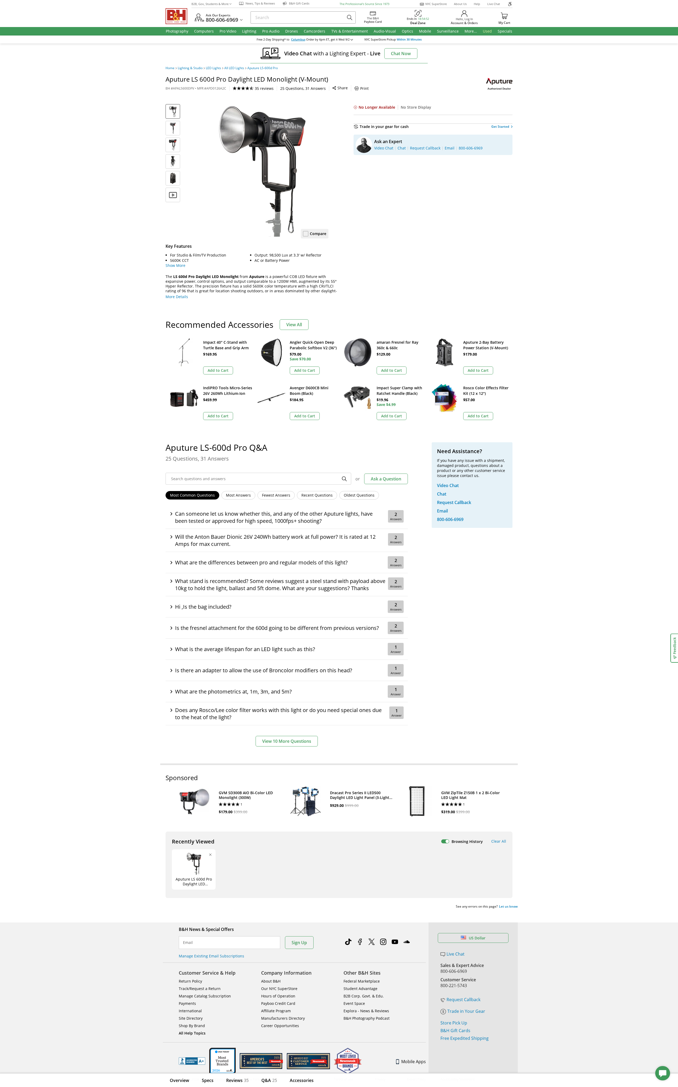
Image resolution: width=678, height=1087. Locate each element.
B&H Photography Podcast (367, 1018)
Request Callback (463, 999)
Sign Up (299, 942)
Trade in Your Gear (466, 1011)
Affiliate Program (276, 1010)
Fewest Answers (276, 495)
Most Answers (238, 495)
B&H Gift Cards (455, 1030)
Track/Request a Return (200, 988)
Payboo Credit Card (278, 1003)
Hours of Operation (278, 995)
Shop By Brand (192, 1025)
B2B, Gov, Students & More (210, 4)
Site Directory (191, 1018)
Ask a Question (386, 479)
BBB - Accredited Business (192, 1061)
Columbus (298, 39)
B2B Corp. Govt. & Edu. (364, 995)
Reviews (237, 1080)
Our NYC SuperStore (279, 988)
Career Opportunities (280, 1025)
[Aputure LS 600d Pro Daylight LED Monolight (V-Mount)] (262, 170)
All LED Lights (234, 68)
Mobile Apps (413, 1061)
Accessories (302, 1080)
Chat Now (401, 53)
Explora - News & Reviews (366, 1010)
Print (364, 88)
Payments (187, 1003)
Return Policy (190, 981)
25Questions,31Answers (303, 88)
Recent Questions (317, 495)
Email (188, 942)
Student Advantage (360, 988)
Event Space (354, 1003)
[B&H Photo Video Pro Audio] (178, 16)
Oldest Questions (359, 495)
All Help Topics (192, 1033)
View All (294, 325)
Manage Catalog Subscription (205, 995)
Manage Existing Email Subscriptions (211, 956)
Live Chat (493, 4)
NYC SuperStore (436, 4)
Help (477, 4)
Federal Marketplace (362, 981)
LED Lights (213, 68)
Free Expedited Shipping (464, 1038)
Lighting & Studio (190, 68)
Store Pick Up (453, 1023)
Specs (207, 1080)
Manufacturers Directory (283, 1018)
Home (170, 68)
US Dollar (477, 937)
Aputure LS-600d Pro (262, 68)
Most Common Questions (192, 495)
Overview (179, 1080)
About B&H (270, 981)
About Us (460, 4)
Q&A (269, 1080)
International (190, 1010)
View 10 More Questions (286, 741)
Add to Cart (218, 370)
